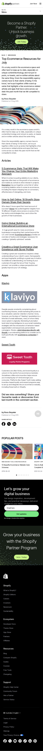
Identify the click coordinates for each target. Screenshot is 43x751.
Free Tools (7, 670)
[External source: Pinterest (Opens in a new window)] (35, 741)
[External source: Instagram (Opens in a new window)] (20, 741)
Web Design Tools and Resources (14, 462)
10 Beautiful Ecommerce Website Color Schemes (16, 466)
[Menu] (40, 3)
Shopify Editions (9, 594)
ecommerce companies (27, 335)
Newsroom (7, 607)
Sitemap (6, 731)
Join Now (33, 4)
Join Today (21, 42)
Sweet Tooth (8, 344)
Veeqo (11, 209)
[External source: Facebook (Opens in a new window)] (3, 424)
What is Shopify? (9, 590)
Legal (5, 723)
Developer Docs (9, 624)
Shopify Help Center (11, 687)
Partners (6, 636)
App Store (7, 632)
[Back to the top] (5, 576)
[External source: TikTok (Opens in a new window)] (25, 741)
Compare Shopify (10, 658)
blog (3, 55)
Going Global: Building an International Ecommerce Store (18, 224)
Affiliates (6, 641)
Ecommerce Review (23, 235)
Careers (6, 599)
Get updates (21, 514)
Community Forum (10, 691)
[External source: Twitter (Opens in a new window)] (9, 424)
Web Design (12, 55)
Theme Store (8, 628)
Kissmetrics (6, 185)
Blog (5, 653)
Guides (6, 662)
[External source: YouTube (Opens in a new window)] (15, 741)
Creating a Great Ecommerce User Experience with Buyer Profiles (20, 248)
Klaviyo (5, 283)
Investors (6, 603)
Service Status (8, 699)
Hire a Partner (8, 695)
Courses (6, 666)
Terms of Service (9, 718)
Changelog (7, 674)
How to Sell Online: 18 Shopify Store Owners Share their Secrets (21, 200)
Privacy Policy (8, 727)
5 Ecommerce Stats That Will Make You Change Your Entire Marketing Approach (20, 171)
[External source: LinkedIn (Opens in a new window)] (14, 424)
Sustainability (8, 611)
